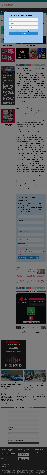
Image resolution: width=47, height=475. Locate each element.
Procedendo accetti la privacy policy (24, 31)
